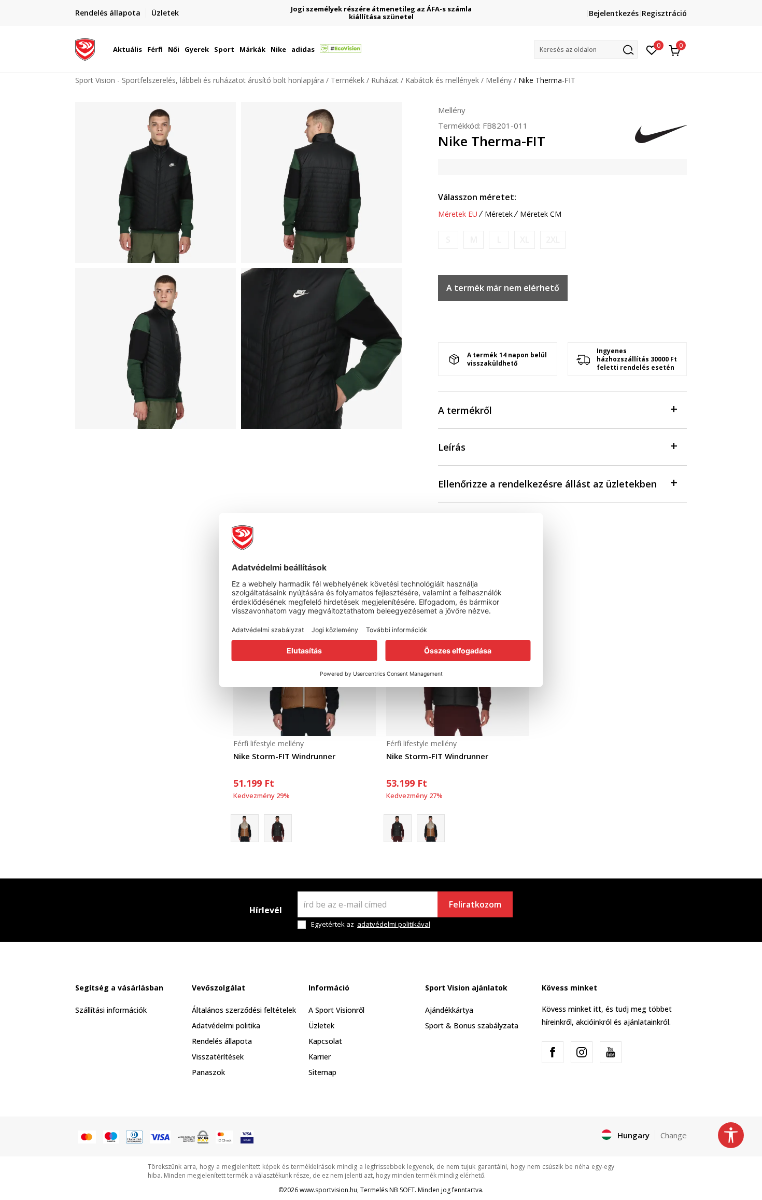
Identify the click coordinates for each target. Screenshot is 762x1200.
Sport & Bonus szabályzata (471, 1025)
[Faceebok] (552, 1052)
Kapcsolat (325, 1041)
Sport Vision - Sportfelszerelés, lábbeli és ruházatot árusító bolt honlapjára (199, 80)
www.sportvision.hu (328, 1189)
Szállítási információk (111, 1010)
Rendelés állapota (222, 1041)
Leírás (451, 447)
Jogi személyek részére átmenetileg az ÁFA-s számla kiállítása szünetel (381, 13)
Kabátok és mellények (442, 80)
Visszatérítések (218, 1057)
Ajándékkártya (449, 1010)
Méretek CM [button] (540, 214)
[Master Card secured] (224, 1136)
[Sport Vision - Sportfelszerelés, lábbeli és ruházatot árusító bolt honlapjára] (85, 48)
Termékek (347, 80)
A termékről (465, 410)
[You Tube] (610, 1052)
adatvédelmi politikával (393, 924)
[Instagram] (581, 1052)
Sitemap (322, 1072)
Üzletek (321, 1025)
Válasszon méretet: (477, 197)
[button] (143, 49)
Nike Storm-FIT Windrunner (284, 756)
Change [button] (673, 1135)
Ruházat (385, 80)
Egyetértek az (370, 924)
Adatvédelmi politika (226, 1025)
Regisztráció (664, 13)
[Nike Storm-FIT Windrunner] (277, 828)
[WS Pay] (193, 1136)
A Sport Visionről (336, 1010)
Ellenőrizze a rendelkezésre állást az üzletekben (547, 484)
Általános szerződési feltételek (244, 1010)
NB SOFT (402, 1189)
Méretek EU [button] (457, 214)
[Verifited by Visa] (247, 1136)
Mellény (499, 80)
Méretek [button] (499, 214)
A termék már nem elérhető (502, 288)
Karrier (319, 1057)
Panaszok (208, 1072)
